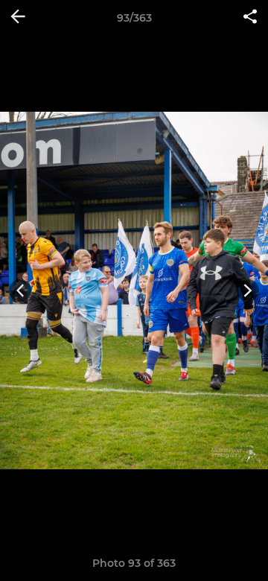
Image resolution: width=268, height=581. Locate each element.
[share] (250, 17)
